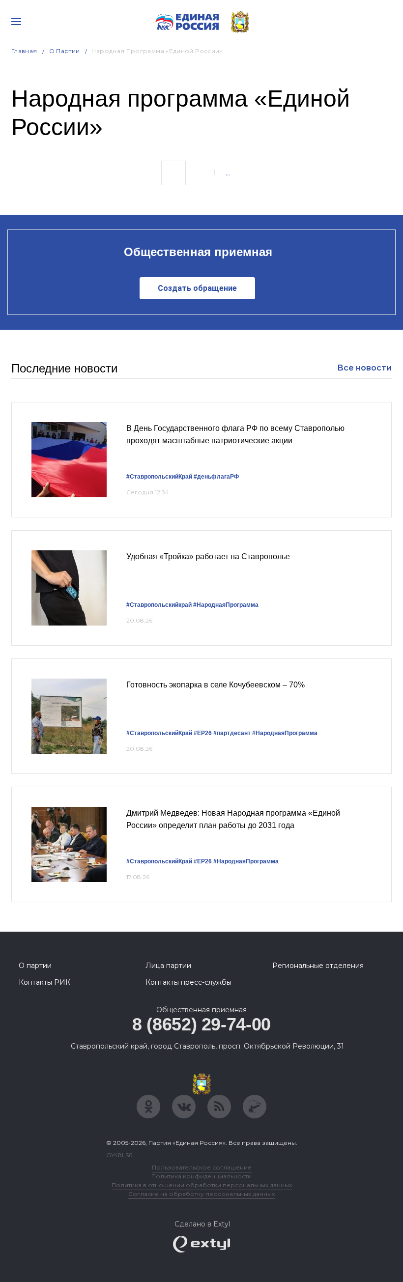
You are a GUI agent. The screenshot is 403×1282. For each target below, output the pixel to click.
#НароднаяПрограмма (226, 604)
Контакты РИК (44, 982)
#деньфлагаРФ (216, 476)
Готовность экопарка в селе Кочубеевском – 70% (215, 685)
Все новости (364, 367)
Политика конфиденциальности (201, 1176)
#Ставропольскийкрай (159, 604)
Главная (24, 51)
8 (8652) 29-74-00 (201, 1024)
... (228, 173)
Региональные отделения (318, 965)
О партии (64, 51)
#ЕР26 (203, 733)
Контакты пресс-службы (188, 982)
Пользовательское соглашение (202, 1167)
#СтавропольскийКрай (159, 476)
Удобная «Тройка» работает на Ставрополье (208, 556)
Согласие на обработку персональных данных (201, 1193)
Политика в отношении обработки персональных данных (202, 1185)
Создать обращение (197, 288)
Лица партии (168, 965)
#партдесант (232, 733)
